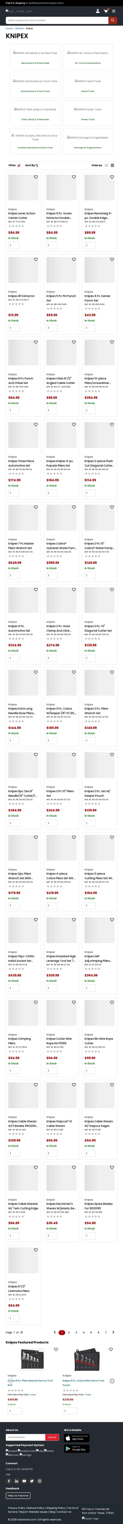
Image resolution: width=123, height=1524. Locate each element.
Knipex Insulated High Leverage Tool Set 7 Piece (61, 958)
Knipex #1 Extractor (21, 296)
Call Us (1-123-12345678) (19, 1469)
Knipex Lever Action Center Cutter (21, 215)
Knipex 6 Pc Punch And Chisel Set (20, 381)
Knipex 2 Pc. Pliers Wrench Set (96, 711)
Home (9, 28)
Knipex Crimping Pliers (19, 1041)
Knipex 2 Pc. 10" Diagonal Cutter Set (98, 628)
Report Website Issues (33, 1512)
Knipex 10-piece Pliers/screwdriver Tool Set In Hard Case (99, 381)
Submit (52, 1437)
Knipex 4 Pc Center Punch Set (97, 298)
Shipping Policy (55, 1508)
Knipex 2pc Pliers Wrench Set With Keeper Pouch (19, 876)
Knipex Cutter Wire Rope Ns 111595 (59, 1041)
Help (8, 1474)
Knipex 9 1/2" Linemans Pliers (18, 1289)
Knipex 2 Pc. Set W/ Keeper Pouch (98, 793)
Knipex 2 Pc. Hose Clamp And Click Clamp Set (58, 628)
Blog (52, 1512)
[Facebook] (9, 1481)
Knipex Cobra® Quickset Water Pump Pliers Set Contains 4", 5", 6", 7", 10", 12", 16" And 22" (61, 546)
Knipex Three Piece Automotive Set (21, 463)
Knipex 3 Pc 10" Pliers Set (60, 793)
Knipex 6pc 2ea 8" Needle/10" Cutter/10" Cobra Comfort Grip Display (23, 793)
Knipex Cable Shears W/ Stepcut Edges (99, 1123)
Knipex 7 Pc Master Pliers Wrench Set (21, 546)
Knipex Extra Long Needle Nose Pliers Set (20, 711)
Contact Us (64, 1512)
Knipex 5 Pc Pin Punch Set (61, 298)
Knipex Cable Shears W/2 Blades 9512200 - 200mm (23, 1123)
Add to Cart (30, 245)
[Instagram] (40, 1481)
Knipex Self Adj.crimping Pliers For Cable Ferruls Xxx (98, 958)
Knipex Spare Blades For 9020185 (99, 1206)
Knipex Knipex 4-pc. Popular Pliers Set (60, 463)
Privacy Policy (16, 1508)
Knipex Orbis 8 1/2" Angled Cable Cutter (60, 381)
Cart (31, 1411)
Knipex (29, 28)
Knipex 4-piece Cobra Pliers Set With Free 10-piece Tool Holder (60, 876)
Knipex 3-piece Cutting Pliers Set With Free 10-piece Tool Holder (100, 876)
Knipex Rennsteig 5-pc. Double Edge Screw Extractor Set (98, 215)
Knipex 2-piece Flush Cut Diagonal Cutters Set (99, 463)
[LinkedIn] (16, 1481)
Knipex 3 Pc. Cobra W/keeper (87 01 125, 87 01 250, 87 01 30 (60, 711)
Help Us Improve (18, 1495)
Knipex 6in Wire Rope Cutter (99, 1041)
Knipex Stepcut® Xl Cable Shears (59, 1123)
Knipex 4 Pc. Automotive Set (19, 628)
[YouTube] (24, 1481)
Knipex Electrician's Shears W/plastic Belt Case (61, 1206)
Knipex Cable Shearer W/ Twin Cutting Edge (23, 1206)
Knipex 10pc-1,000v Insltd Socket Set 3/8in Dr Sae (21, 958)
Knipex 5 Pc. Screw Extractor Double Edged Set (59, 215)
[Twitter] (32, 1481)
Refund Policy (35, 1508)
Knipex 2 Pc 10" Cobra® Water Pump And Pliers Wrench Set (99, 546)
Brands (19, 28)
